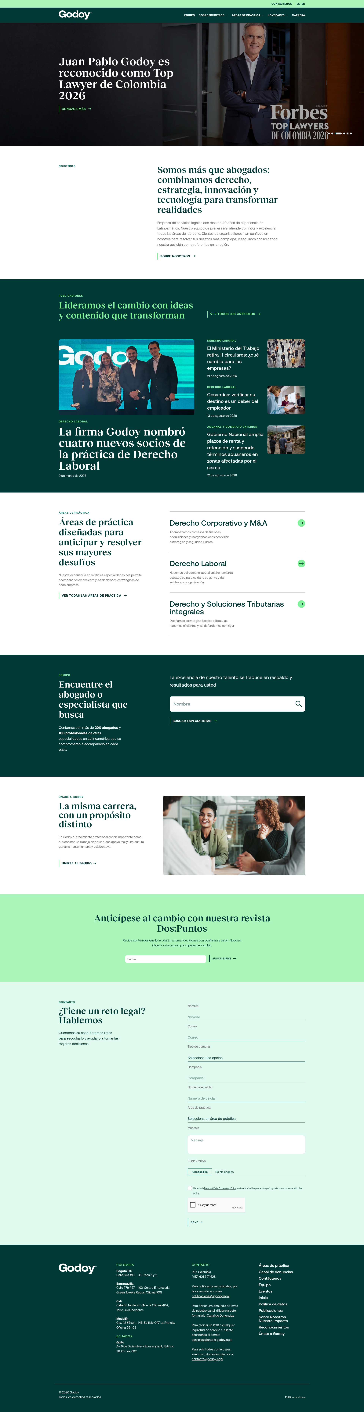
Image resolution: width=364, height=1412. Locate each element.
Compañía (195, 1067)
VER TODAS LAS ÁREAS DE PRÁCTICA (92, 595)
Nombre (193, 1006)
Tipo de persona (199, 1046)
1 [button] (329, 133)
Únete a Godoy (272, 1333)
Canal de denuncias (276, 1272)
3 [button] (338, 133)
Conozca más (74, 109)
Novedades (276, 15)
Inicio (263, 1297)
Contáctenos (281, 3)
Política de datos (273, 1304)
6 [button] (351, 133)
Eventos (265, 1291)
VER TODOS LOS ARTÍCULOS (233, 314)
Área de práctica (199, 1107)
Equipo (189, 15)
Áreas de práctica (246, 15)
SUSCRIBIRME (221, 958)
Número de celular (200, 1087)
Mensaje (193, 1128)
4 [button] (344, 133)
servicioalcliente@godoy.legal (212, 1340)
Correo (192, 1026)
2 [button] (332, 133)
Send (194, 1222)
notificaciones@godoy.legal (210, 1296)
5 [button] (347, 133)
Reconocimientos (274, 1327)
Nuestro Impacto (273, 1320)
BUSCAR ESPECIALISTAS (193, 721)
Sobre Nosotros (212, 15)
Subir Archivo (197, 1161)
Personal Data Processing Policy (220, 1188)
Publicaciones (271, 1310)
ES (298, 3)
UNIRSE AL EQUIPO (77, 863)
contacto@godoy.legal (207, 1359)
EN (303, 3)
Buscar (299, 704)
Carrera (298, 15)
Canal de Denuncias (220, 1315)
